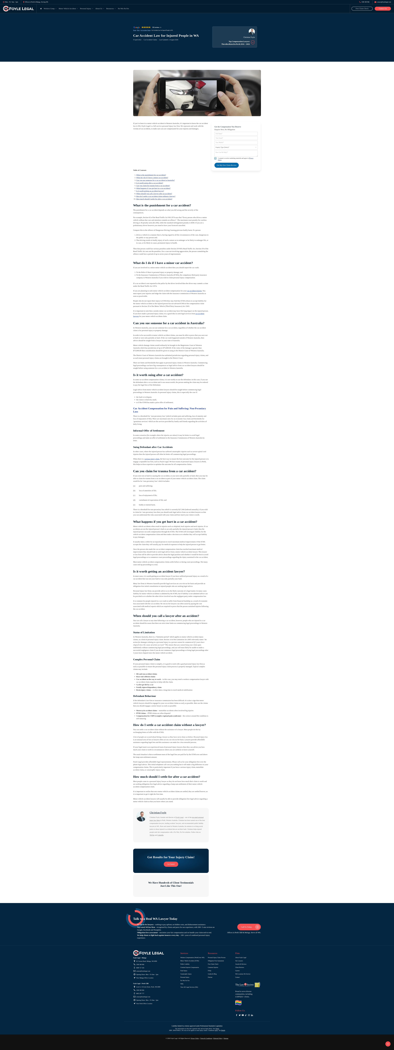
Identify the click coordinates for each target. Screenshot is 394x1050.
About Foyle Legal (240, 957)
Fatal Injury (183, 970)
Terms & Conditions (206, 1038)
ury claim (155, 459)
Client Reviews (239, 967)
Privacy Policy (195, 1038)
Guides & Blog (212, 974)
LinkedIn (160, 835)
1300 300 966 (365, 2)
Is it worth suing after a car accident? (149, 183)
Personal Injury (184, 977)
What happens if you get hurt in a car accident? (153, 188)
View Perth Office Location (144, 1003)
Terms (217, 1028)
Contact (237, 977)
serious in (148, 459)
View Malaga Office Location (144, 978)
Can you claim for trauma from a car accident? (153, 186)
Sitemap (226, 1038)
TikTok (152, 835)
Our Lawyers (239, 961)
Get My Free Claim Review (226, 165)
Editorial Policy (217, 1038)
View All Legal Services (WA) (189, 987)
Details (223, 1030)
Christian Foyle (158, 812)
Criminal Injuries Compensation (189, 967)
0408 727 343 (140, 968)
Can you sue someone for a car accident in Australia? (155, 180)
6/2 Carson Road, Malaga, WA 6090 (146, 961)
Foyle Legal (179, 817)
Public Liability (185, 964)
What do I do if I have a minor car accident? (152, 178)
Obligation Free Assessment (216, 961)
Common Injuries (213, 967)
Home (134, 30)
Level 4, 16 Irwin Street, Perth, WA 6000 (148, 987)
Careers (237, 970)
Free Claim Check (213, 964)
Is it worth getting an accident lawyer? (150, 191)
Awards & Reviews (240, 964)
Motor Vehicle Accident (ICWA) (189, 961)
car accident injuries (194, 291)
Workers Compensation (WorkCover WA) (192, 957)
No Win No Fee (185, 980)
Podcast (210, 977)
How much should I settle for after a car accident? (154, 199)
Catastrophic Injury (186, 974)
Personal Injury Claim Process (216, 957)
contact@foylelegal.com (384, 2)
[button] (171, 864)
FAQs (209, 970)
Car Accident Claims (146, 30)
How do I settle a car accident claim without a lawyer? (155, 196)
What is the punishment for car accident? (151, 175)
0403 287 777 (140, 993)
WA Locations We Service (242, 974)
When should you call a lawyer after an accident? (154, 194)
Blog (138, 30)
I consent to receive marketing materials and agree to (235, 159)
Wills (181, 984)
